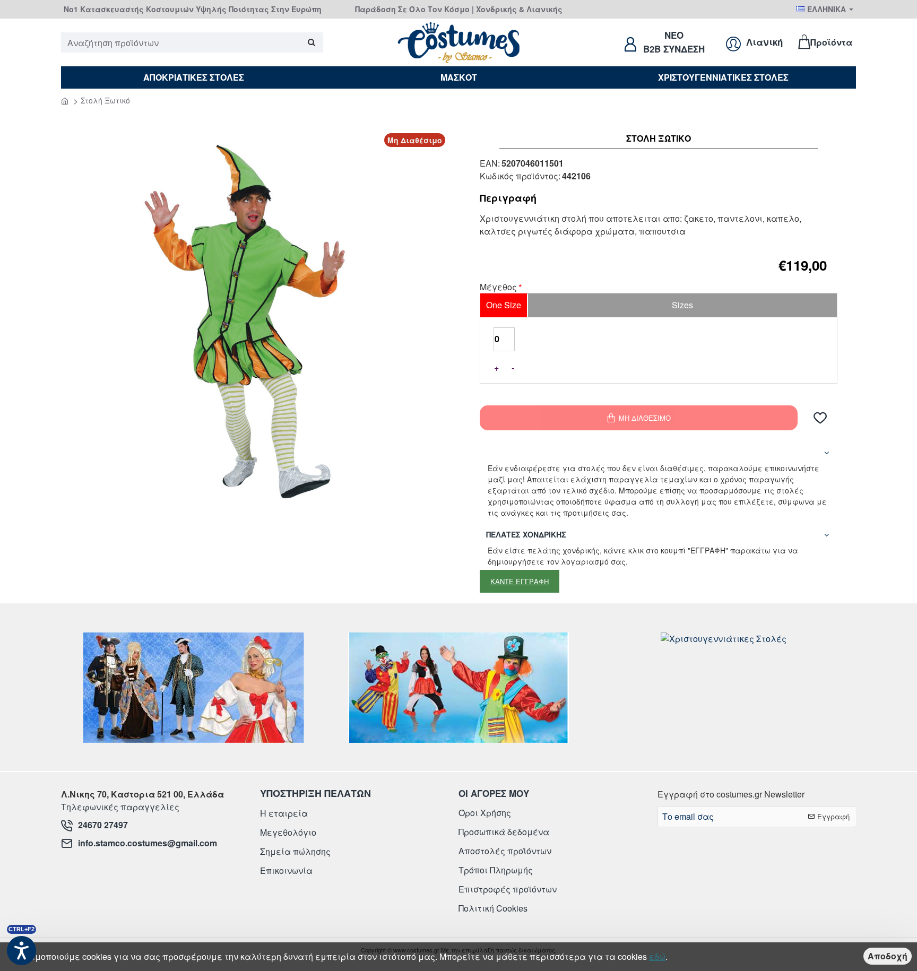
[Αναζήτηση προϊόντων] (311, 42)
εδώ (657, 956)
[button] (820, 417)
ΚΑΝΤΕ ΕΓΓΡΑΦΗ (519, 581)
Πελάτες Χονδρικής (526, 534)
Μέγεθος (498, 287)
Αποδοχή (887, 956)
